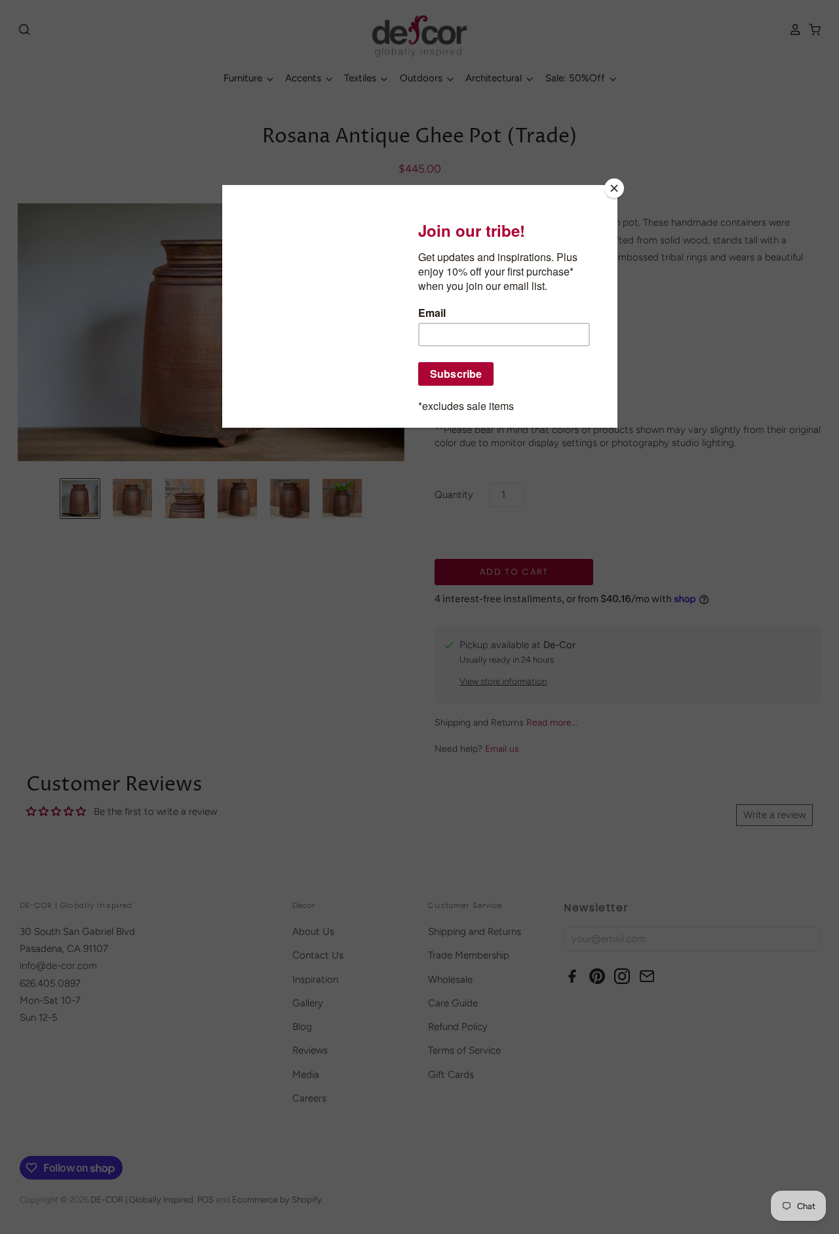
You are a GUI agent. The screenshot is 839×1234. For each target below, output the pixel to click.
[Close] (614, 188)
